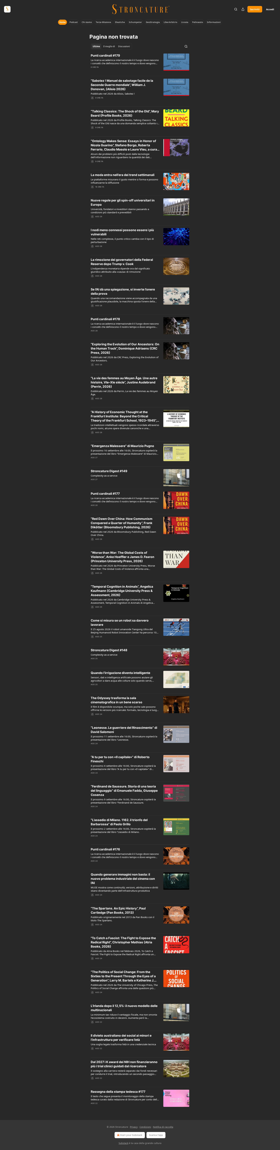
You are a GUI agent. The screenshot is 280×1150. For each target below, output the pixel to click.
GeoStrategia (153, 22)
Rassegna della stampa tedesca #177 (118, 1092)
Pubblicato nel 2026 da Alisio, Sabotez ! (113, 93)
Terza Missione (103, 22)
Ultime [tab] (96, 46)
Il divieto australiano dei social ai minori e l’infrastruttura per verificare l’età (121, 1038)
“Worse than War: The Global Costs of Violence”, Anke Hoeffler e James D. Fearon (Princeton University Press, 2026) (122, 557)
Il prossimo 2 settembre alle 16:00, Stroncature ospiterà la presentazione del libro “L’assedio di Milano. (123, 830)
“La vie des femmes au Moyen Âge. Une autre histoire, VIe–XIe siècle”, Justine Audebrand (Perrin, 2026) (124, 382)
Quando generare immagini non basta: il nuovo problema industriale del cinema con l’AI (123, 879)
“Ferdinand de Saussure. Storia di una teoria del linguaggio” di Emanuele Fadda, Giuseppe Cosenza (124, 791)
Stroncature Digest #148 (109, 650)
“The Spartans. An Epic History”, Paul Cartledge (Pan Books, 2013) (118, 910)
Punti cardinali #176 (105, 849)
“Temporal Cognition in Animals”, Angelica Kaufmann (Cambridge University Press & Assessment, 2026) (122, 591)
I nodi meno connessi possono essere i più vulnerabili (122, 232)
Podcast (74, 22)
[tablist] (111, 46)
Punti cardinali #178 (105, 319)
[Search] (236, 9)
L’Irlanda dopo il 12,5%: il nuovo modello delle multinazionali (124, 1008)
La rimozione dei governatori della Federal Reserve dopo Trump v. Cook (122, 262)
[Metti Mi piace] (93, 221)
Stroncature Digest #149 (109, 471)
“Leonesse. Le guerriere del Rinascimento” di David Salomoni (124, 730)
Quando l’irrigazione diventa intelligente (120, 673)
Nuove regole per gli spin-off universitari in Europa (123, 202)
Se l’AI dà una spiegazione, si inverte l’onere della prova (123, 292)
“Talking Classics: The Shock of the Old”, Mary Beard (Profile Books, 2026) (125, 113)
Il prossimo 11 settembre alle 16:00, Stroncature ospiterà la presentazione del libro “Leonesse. (124, 738)
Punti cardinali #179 (105, 55)
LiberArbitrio (170, 22)
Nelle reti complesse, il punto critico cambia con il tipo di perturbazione (122, 240)
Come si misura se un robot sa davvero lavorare (120, 623)
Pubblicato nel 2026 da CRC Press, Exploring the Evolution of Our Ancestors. (124, 359)
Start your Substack (131, 1135)
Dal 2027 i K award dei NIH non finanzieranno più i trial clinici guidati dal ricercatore (124, 1064)
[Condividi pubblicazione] (243, 9)
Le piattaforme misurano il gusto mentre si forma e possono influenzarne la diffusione (124, 181)
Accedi (270, 9)
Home (62, 22)
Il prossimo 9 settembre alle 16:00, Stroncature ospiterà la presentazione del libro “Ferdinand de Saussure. (123, 801)
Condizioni (145, 1126)
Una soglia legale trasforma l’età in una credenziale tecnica (123, 1044)
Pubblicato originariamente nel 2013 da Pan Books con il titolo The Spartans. (122, 918)
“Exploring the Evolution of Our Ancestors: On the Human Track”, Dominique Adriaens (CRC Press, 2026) (125, 348)
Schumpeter (135, 22)
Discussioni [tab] (124, 46)
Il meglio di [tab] (109, 46)
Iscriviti (255, 9)
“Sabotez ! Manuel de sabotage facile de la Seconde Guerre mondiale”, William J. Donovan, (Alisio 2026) (122, 85)
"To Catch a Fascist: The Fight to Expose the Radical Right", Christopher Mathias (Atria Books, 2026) (123, 942)
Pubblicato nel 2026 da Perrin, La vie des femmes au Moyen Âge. (124, 392)
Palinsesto (197, 22)
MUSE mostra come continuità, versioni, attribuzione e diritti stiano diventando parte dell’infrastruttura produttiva (124, 889)
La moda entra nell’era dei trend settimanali (122, 175)
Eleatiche (120, 22)
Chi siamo (87, 22)
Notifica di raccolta (163, 1126)
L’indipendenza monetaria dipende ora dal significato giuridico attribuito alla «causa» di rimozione (120, 270)
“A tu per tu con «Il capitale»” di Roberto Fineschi (120, 759)
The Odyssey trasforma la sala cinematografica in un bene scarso (116, 700)
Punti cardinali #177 (105, 494)
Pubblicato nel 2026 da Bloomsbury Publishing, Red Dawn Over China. (123, 533)
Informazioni (214, 22)
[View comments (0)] (114, 462)
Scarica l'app (156, 1135)
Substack (123, 1143)
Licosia (184, 22)
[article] (140, 63)
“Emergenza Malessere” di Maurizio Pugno (122, 446)
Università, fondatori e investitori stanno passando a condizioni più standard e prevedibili (120, 210)
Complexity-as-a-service (104, 475)
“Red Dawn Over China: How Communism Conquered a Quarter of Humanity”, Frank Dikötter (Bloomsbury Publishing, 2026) (121, 523)
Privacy (134, 1126)
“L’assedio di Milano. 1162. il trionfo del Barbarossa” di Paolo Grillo (119, 822)
